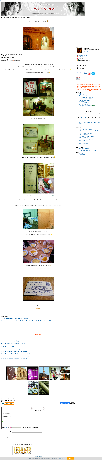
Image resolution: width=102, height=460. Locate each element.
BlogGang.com (82, 154)
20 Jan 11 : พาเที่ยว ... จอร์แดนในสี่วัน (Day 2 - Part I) (13, 343)
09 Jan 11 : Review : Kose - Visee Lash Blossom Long (14, 358)
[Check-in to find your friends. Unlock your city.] (85, 74)
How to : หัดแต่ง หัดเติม (84, 102)
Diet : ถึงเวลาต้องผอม (83, 104)
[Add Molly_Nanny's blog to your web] (88, 150)
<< (77, 111)
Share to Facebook (65, 403)
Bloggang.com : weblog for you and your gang (10, 0)
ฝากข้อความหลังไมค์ (82, 55)
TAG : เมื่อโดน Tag (83, 107)
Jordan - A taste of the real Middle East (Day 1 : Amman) (14, 318)
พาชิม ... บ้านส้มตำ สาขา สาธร (85, 133)
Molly (80, 93)
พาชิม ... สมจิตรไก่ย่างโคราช (85, 134)
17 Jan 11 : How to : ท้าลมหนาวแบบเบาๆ (10, 349)
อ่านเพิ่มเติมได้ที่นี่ (62, 458)
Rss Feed (80, 56)
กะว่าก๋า (6, 427)
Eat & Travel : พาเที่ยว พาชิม (85, 105)
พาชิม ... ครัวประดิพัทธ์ (83, 143)
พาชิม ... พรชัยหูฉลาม (83, 140)
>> (100, 111)
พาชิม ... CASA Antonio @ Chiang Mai (87, 139)
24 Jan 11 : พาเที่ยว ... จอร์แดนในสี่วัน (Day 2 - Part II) (13, 341)
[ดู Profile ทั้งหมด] (88, 51)
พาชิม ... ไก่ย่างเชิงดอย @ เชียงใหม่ (86, 136)
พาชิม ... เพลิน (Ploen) (83, 137)
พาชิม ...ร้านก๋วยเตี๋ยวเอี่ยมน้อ (85, 129)
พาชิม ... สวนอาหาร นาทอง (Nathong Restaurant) (89, 142)
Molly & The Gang (82, 94)
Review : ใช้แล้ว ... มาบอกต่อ (85, 100)
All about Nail (82, 101)
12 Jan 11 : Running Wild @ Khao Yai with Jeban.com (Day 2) (15, 353)
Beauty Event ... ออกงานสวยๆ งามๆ (86, 97)
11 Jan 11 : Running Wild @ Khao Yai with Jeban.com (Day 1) (15, 355)
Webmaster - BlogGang (84, 148)
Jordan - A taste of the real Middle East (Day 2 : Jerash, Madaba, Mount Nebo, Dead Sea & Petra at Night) (26, 320)
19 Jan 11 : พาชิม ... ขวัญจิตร (7, 346)
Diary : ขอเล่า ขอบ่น (83, 95)
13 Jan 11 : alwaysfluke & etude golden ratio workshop (14, 351)
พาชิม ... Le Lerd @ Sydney (84, 145)
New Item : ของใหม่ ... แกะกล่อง (85, 98)
